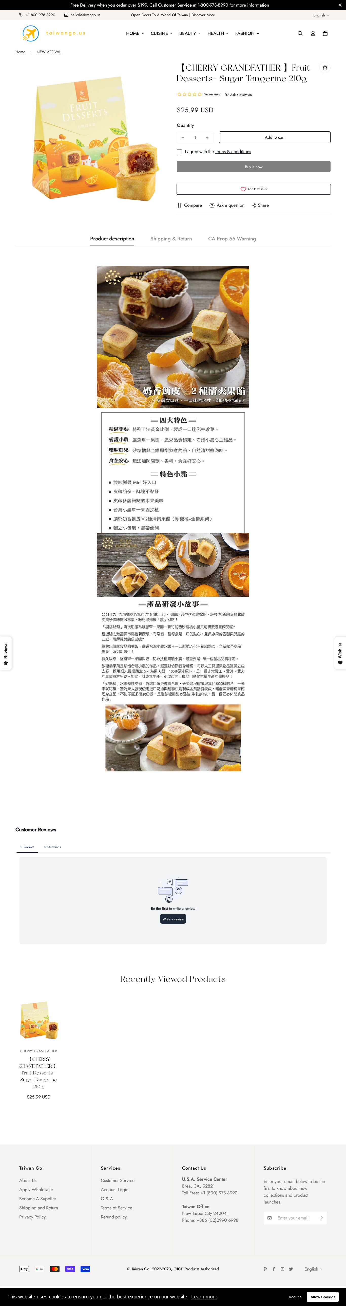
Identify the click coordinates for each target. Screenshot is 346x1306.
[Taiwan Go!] (53, 33)
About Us (27, 1180)
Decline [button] (295, 1297)
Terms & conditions (233, 151)
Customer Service (117, 1180)
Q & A (107, 1199)
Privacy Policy (32, 1217)
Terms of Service (116, 1208)
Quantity (185, 125)
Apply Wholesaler (36, 1190)
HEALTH (215, 33)
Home (20, 52)
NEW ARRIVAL (49, 52)
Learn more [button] (204, 1296)
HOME (132, 33)
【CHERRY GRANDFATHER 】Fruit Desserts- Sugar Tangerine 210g (38, 1072)
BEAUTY (187, 33)
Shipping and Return (38, 1208)
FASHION (245, 33)
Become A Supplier (37, 1199)
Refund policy (114, 1217)
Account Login (114, 1190)
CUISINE (159, 33)
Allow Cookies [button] (323, 1297)
